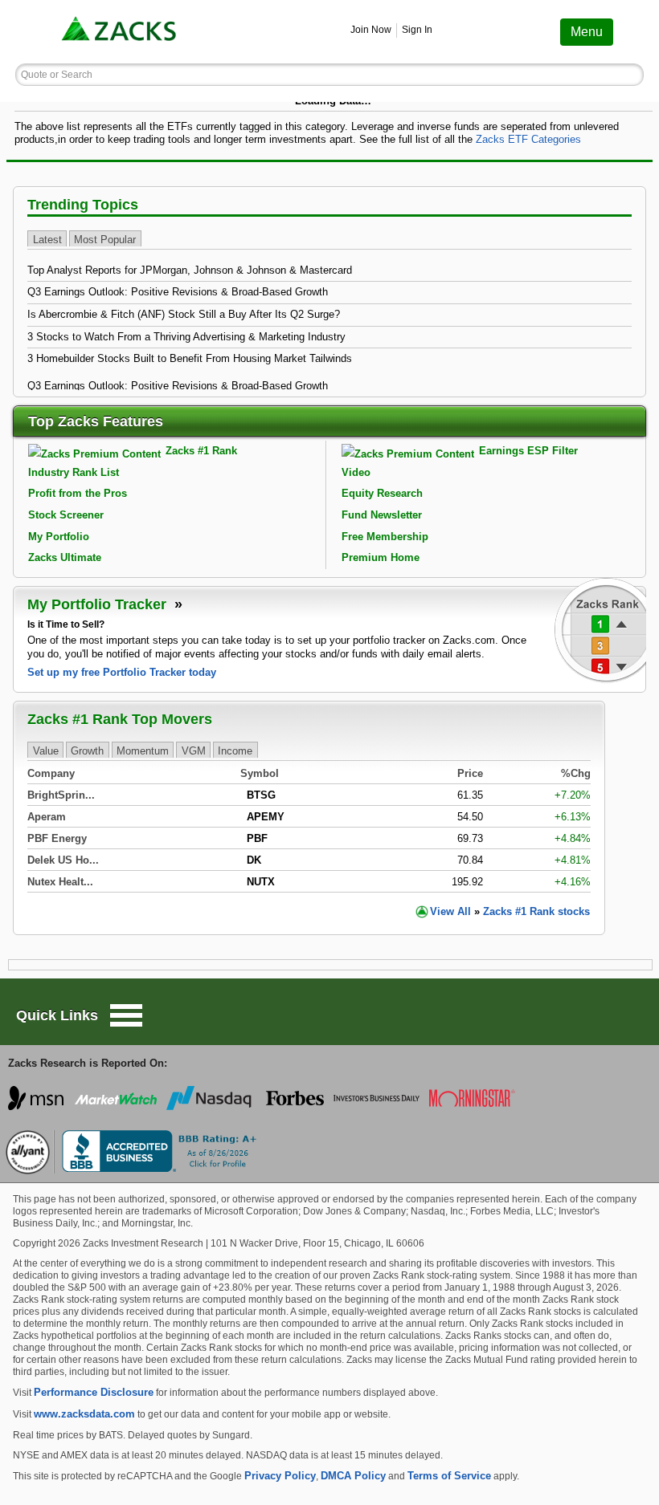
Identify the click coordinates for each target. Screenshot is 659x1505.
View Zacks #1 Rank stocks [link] (510, 911)
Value (46, 751)
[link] (120, 32)
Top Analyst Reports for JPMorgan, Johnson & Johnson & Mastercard (189, 270)
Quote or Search (56, 74)
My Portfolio (58, 537)
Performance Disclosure (93, 1392)
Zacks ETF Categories (528, 139)
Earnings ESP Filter (528, 451)
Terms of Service (449, 1476)
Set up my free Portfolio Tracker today (121, 672)
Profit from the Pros (77, 493)
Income (235, 751)
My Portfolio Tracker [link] (98, 604)
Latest (47, 240)
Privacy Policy (280, 1476)
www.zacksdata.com (84, 1414)
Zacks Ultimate (64, 557)
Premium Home (381, 557)
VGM (194, 751)
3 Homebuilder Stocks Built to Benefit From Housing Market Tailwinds (189, 358)
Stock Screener (66, 515)
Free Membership (385, 537)
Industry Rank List (73, 472)
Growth (87, 751)
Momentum (143, 751)
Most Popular (105, 240)
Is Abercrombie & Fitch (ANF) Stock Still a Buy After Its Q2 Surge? (183, 314)
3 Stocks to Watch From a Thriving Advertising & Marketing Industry (186, 337)
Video (356, 472)
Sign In (417, 29)
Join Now (370, 29)
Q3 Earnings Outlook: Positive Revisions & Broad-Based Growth (177, 292)
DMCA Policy (353, 1476)
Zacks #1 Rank (201, 451)
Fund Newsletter (382, 515)
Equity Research (382, 493)
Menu (587, 32)
